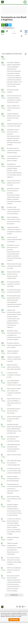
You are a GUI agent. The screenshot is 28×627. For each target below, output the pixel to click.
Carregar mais (14, 594)
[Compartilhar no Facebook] (6, 24)
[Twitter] (20, 607)
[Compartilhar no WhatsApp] (2, 24)
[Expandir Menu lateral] (25, 2)
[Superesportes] (2, 607)
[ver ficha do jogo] (21, 36)
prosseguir (14, 619)
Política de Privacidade (16, 616)
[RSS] (24, 607)
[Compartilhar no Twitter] (10, 24)
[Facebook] (17, 607)
